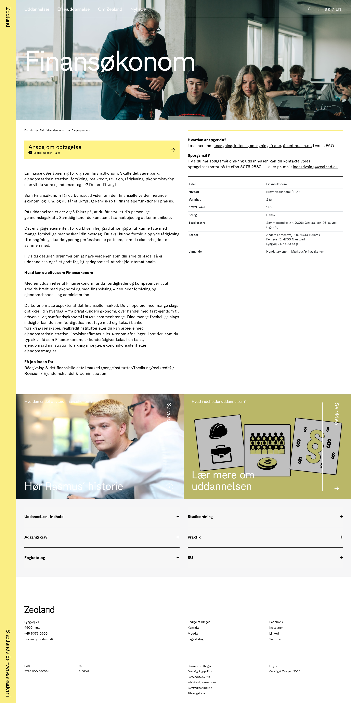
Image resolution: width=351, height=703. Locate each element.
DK (327, 8)
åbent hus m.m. (297, 145)
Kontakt (193, 627)
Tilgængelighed (197, 693)
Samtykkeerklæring (200, 687)
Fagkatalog (195, 639)
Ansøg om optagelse (54, 148)
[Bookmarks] (318, 8)
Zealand (9, 17)
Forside (29, 130)
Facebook (276, 622)
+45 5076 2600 (36, 633)
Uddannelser (36, 9)
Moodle (193, 633)
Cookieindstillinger (199, 666)
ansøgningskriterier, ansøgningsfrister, (248, 145)
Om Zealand (110, 9)
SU (190, 557)
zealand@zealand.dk (39, 639)
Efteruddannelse (73, 9)
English (273, 666)
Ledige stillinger (199, 622)
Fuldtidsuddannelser (53, 130)
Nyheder (138, 9)
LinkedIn (275, 633)
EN (338, 8)
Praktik (194, 536)
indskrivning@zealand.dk (315, 166)
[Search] (309, 8)
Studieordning (200, 516)
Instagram (276, 627)
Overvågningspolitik (200, 671)
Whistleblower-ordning (202, 682)
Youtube (275, 639)
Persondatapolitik (199, 676)
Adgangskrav (35, 536)
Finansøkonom (81, 130)
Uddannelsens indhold (44, 516)
